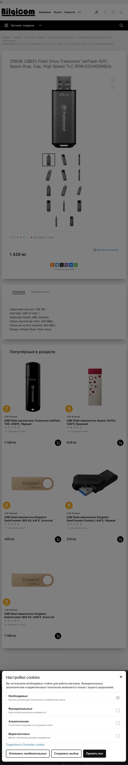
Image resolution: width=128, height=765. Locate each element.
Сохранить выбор (66, 753)
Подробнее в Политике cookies (25, 744)
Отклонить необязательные (27, 753)
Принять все (94, 753)
